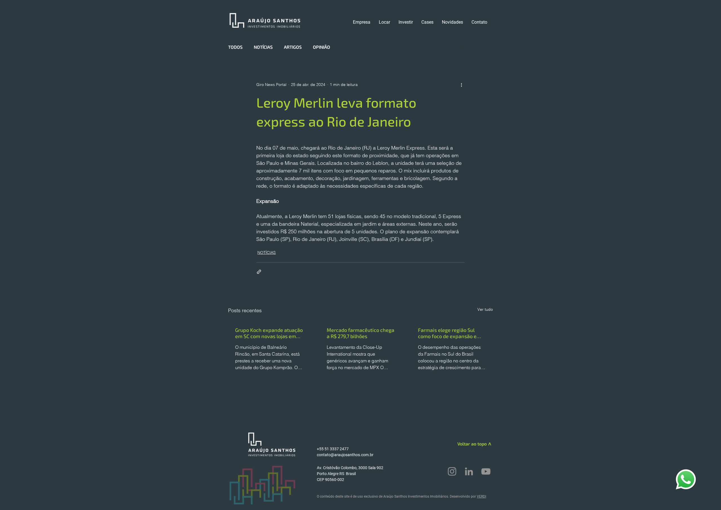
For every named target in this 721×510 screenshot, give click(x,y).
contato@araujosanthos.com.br (345, 455)
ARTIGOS (293, 47)
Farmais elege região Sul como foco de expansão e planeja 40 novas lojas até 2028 (448, 333)
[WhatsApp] (686, 479)
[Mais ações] (461, 84)
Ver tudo (485, 309)
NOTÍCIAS (263, 47)
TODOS (235, 47)
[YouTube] (485, 471)
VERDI (481, 496)
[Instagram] (452, 471)
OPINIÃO (321, 47)
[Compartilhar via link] (259, 271)
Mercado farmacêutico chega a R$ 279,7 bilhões (360, 333)
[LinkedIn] (469, 471)
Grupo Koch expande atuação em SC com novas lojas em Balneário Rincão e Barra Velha (269, 333)
